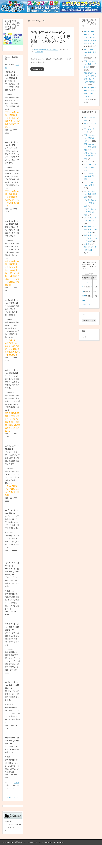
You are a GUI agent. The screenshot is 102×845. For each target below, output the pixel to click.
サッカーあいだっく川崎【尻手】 (90, 176)
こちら (16, 782)
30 (85, 301)
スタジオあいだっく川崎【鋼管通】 (90, 194)
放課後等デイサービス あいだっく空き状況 (90, 238)
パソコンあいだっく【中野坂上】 (90, 203)
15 (83, 291)
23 (85, 296)
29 (83, 301)
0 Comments (39, 52)
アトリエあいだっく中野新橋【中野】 (90, 138)
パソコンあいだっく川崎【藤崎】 (90, 212)
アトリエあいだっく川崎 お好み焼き (90, 64)
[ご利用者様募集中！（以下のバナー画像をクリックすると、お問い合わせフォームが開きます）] (13, 39)
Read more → (37, 69)
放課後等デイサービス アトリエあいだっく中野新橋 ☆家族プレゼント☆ (50, 39)
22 (83, 296)
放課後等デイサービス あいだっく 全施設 (90, 229)
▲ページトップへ (12, 798)
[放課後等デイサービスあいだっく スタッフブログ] (51, 6)
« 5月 (84, 304)
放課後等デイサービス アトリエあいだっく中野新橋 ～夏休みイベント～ (90, 37)
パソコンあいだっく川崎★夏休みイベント (90, 52)
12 (91, 287)
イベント (87, 162)
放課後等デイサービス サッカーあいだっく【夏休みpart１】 (90, 93)
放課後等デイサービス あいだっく (46, 50)
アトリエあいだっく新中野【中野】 (90, 156)
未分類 (86, 244)
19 (91, 291)
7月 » (89, 304)
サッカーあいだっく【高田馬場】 (90, 167)
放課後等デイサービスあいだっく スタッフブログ (32, 842)
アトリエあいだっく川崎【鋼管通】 (90, 147)
